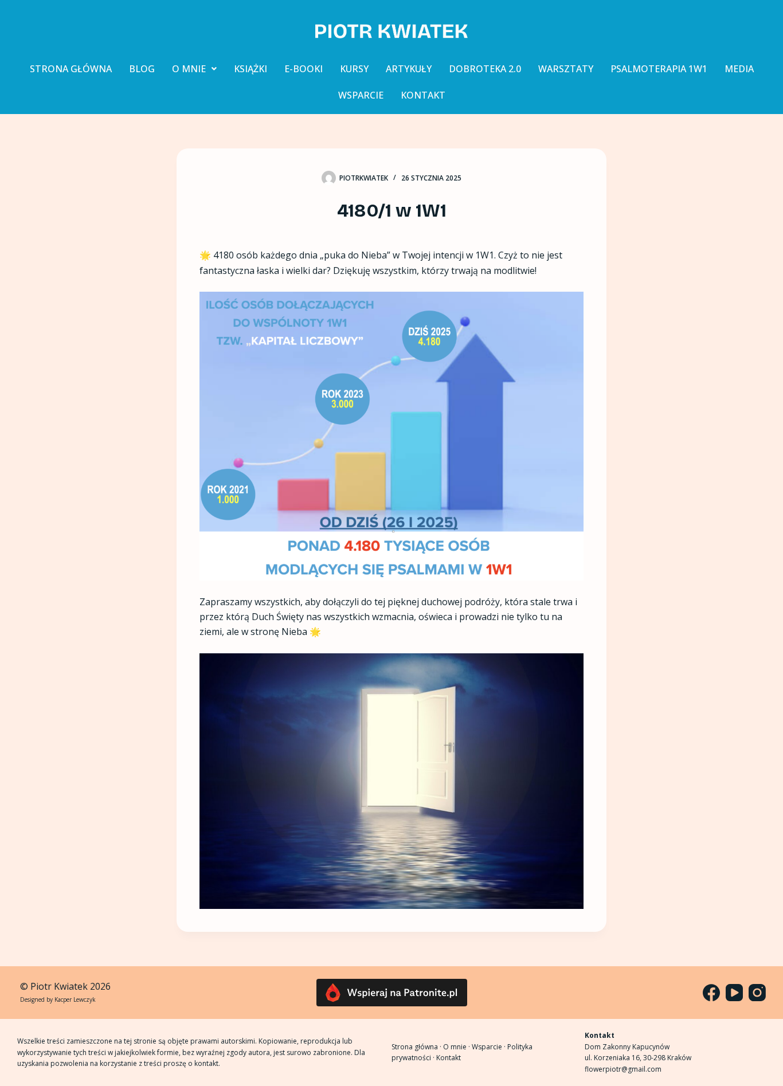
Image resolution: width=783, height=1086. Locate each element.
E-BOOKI (303, 68)
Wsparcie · (489, 1047)
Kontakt (448, 1058)
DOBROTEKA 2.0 (485, 68)
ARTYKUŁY (409, 68)
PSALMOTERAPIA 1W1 (658, 68)
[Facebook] (711, 992)
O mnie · (457, 1047)
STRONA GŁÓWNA (71, 68)
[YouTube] (734, 992)
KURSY (354, 68)
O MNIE (189, 68)
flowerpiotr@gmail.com (623, 1069)
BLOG (142, 68)
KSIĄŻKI (250, 68)
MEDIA (739, 68)
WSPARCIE (360, 95)
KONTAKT (423, 95)
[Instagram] (757, 992)
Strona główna (414, 1047)
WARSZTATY (565, 68)
